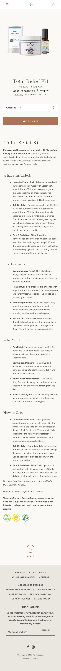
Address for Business (30, 585)
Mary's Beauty (38, 655)
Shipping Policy (17, 594)
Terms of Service (20, 599)
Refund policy (42, 599)
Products (20, 573)
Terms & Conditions (41, 594)
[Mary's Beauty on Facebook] (28, 646)
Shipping (19, 94)
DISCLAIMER (30, 607)
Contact (44, 577)
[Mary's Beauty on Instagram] (33, 646)
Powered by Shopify (30, 658)
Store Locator (37, 573)
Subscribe (46, 630)
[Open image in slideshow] (30, 39)
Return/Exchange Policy (20, 590)
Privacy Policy (47, 590)
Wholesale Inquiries (24, 577)
